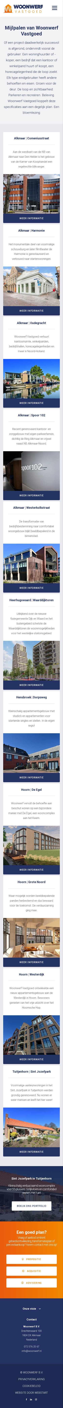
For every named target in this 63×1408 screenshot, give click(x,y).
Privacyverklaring (31, 1379)
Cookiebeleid (31, 1386)
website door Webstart (31, 1392)
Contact (32, 1319)
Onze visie (29, 1308)
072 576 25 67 (31, 1346)
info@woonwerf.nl (31, 1351)
